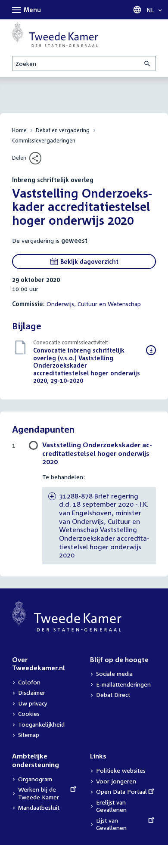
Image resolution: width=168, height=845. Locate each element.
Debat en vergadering (63, 130)
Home (19, 130)
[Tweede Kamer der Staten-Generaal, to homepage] (55, 34)
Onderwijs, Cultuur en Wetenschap (94, 303)
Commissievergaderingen (43, 140)
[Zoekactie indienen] (147, 63)
